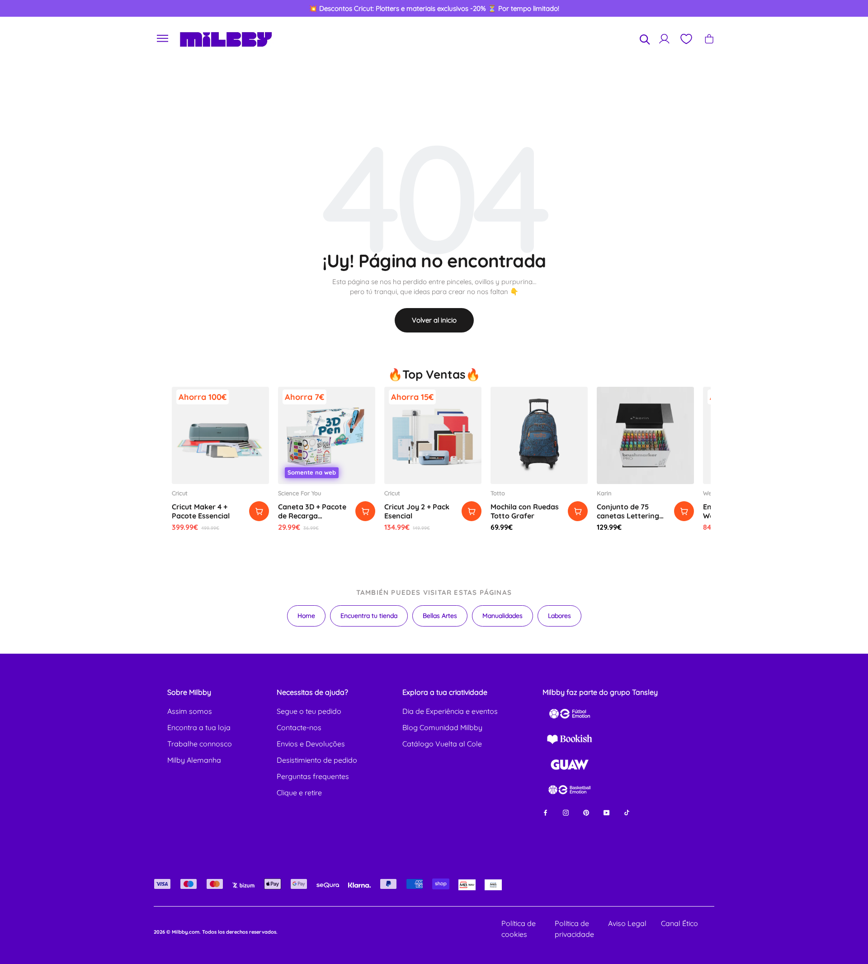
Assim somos (189, 711)
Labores (559, 616)
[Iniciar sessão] (664, 38)
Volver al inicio (434, 320)
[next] (818, 8)
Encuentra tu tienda (368, 616)
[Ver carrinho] (709, 38)
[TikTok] (627, 812)
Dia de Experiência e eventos (450, 711)
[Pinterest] (586, 812)
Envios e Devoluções (311, 743)
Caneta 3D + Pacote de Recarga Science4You (312, 515)
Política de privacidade (574, 929)
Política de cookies (518, 929)
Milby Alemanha (194, 760)
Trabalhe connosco (199, 743)
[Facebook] (545, 812)
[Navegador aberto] (163, 39)
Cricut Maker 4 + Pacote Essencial (201, 511)
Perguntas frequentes (313, 776)
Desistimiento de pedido (317, 760)
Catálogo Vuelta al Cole (442, 743)
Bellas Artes (440, 616)
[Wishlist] (686, 39)
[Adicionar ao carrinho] (259, 511)
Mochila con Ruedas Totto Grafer (525, 511)
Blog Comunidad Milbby (442, 727)
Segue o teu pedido (309, 711)
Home (306, 616)
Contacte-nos (299, 727)
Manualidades (502, 616)
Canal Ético (679, 923)
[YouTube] (606, 812)
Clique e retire (299, 792)
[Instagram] (566, 812)
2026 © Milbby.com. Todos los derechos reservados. (216, 932)
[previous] (50, 8)
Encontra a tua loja (199, 727)
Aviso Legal (627, 923)
